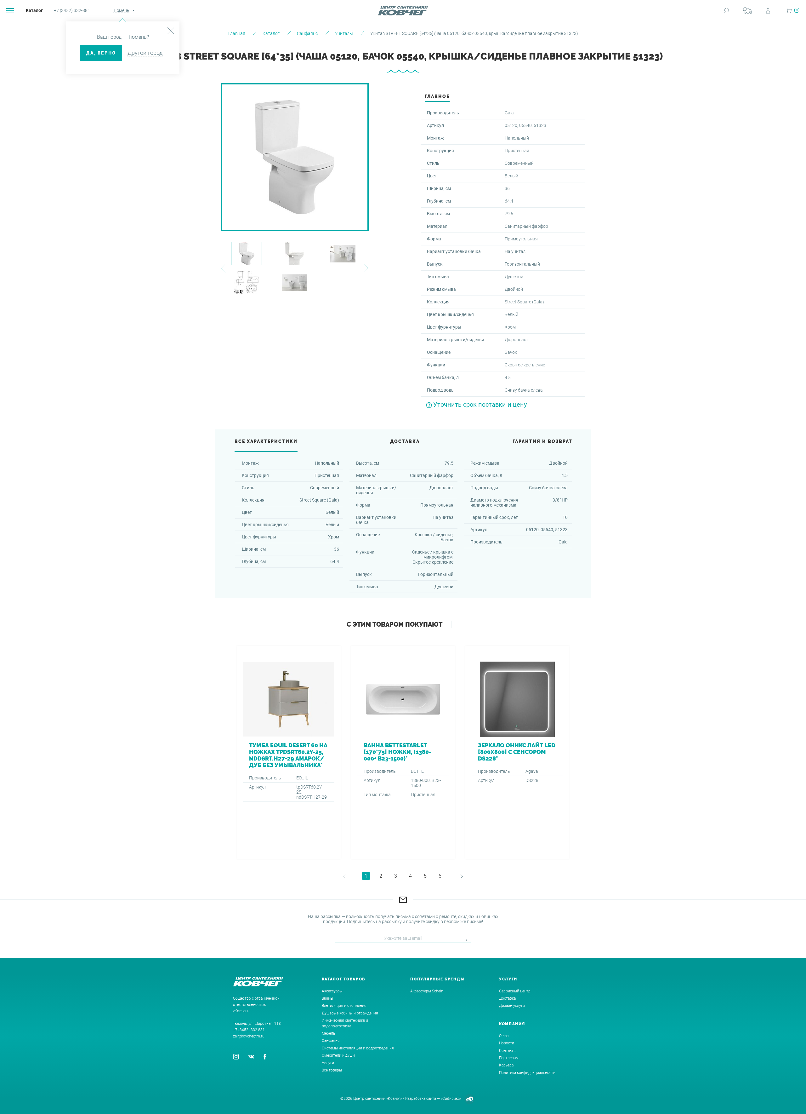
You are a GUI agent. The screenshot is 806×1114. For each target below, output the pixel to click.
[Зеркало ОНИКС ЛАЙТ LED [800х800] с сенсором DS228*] (517, 752)
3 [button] (395, 876)
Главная (236, 33)
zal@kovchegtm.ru (248, 1036)
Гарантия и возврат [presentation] (542, 441)
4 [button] (410, 876)
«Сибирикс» (451, 1098)
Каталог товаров (344, 979)
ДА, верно (101, 53)
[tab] (437, 98)
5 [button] (425, 876)
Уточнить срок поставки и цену (480, 404)
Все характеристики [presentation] (266, 441)
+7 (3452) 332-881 (72, 10)
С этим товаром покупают (394, 624)
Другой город (145, 52)
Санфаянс (307, 33)
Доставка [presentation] (405, 441)
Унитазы (344, 33)
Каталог (34, 10)
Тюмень (121, 10)
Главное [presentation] (437, 96)
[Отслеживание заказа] (747, 10)
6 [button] (440, 876)
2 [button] (380, 876)
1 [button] (366, 876)
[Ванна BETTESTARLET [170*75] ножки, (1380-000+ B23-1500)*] (403, 752)
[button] (223, 268)
